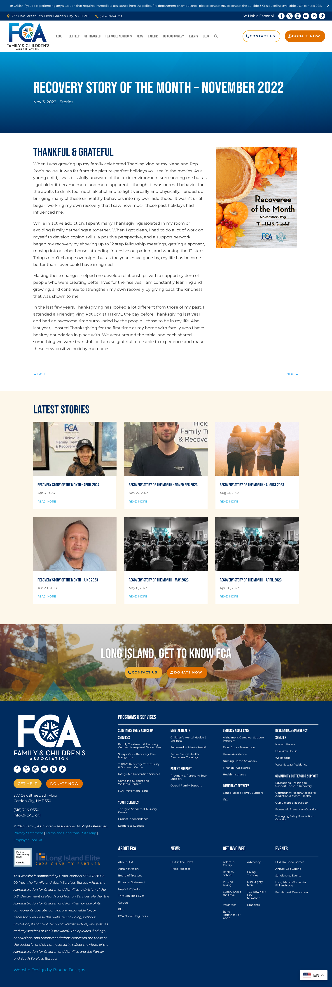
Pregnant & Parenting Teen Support (189, 777)
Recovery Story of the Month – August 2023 (252, 485)
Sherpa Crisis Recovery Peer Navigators (137, 756)
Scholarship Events (288, 875)
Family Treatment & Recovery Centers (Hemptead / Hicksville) (139, 746)
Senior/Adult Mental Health (189, 747)
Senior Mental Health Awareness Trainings (185, 756)
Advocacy (254, 862)
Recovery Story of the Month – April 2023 (251, 580)
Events (193, 36)
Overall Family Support (186, 785)
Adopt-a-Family (229, 863)
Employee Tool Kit (28, 840)
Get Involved (92, 36)
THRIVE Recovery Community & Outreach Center (138, 766)
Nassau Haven (285, 744)
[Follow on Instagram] (298, 16)
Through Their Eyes (131, 895)
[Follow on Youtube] (306, 16)
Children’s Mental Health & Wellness (188, 739)
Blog (206, 36)
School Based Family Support (243, 792)
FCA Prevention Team (133, 790)
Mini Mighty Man (255, 883)
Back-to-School (229, 873)
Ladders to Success (131, 825)
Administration (128, 868)
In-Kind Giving (228, 883)
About (60, 36)
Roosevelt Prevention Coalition (296, 809)
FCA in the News (182, 862)
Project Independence (133, 819)
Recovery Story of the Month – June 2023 (67, 580)
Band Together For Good (232, 915)
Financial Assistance (236, 767)
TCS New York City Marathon (256, 895)
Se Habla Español (258, 16)
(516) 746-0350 (26, 810)
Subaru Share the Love (232, 893)
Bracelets (253, 904)
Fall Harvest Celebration (291, 892)
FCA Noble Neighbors (118, 36)
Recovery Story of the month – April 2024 (68, 485)
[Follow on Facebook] (281, 16)
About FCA (125, 862)
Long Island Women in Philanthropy (290, 884)
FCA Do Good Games (289, 862)
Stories (66, 101)
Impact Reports (129, 889)
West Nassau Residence (291, 764)
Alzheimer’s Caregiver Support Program (243, 739)
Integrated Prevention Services (139, 774)
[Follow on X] (289, 16)
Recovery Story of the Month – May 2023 (159, 580)
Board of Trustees (130, 875)
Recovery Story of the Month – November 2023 (163, 485)
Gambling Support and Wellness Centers (133, 782)
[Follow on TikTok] (322, 16)
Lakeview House (286, 751)
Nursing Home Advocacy (240, 761)
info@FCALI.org (27, 815)
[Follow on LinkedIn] (314, 16)
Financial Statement (131, 882)
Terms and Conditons (62, 833)
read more (46, 501)
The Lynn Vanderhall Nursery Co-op (137, 810)
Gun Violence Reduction (291, 802)
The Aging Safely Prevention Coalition (294, 818)
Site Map (89, 833)
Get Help (74, 36)
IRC (225, 799)
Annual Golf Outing (288, 868)
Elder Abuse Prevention (239, 747)
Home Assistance (235, 754)
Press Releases (180, 868)
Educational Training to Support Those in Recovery (293, 784)
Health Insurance (234, 774)
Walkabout (282, 757)
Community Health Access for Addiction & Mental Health (295, 794)
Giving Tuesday (252, 873)
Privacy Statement (28, 833)
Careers (153, 36)
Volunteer (229, 904)
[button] (216, 36)
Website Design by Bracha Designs (49, 969)
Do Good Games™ (173, 36)
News (140, 36)
